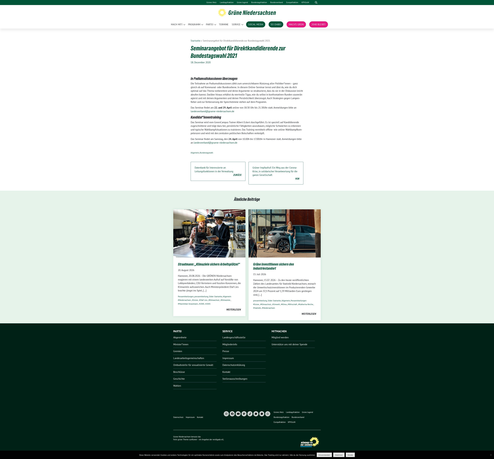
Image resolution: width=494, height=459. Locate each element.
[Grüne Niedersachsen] (222, 12)
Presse (225, 351)
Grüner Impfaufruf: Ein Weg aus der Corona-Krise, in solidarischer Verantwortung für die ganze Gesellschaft (276, 173)
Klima (284, 304)
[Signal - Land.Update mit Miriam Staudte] (261, 413)
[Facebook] (232, 413)
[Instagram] (226, 413)
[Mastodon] (244, 413)
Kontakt (226, 371)
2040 (202, 304)
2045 (208, 304)
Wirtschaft (293, 304)
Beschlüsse (179, 371)
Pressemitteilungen (186, 296)
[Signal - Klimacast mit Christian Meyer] (255, 413)
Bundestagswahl (206, 152)
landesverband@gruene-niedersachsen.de (212, 111)
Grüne (195, 300)
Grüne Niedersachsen (252, 12)
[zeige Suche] (316, 2)
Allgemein (195, 152)
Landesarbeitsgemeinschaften (188, 358)
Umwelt (276, 304)
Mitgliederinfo (229, 344)
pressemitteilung (201, 296)
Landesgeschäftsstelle (233, 337)
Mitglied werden (280, 337)
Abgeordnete (180, 337)
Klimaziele (226, 300)
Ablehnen (339, 455)
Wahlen (177, 385)
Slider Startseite (215, 296)
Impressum (228, 358)
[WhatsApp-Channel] (267, 413)
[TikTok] (250, 413)
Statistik (257, 308)
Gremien (177, 351)
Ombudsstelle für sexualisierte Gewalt (193, 365)
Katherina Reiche (306, 304)
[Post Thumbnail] (209, 233)
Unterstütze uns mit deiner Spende (289, 344)
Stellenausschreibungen (234, 378)
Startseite (195, 40)
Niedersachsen (185, 300)
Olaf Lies (203, 300)
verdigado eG (218, 439)
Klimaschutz (214, 300)
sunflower (193, 439)
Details (350, 455)
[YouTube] (238, 413)
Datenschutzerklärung (233, 365)
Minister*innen (180, 344)
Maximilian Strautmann (188, 304)
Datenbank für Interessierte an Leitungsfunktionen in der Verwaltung (218, 171)
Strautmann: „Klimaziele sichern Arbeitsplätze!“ (209, 264)
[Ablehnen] (490, 455)
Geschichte (179, 378)
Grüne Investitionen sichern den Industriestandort (273, 266)
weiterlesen (233, 309)
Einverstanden (324, 455)
